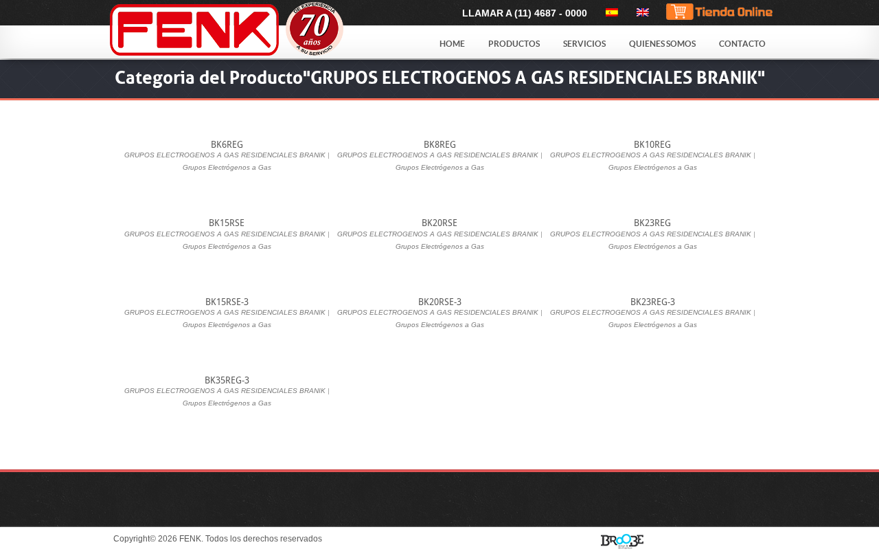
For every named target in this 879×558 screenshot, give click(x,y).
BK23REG (652, 223)
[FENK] (262, 30)
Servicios (584, 43)
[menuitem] (609, 12)
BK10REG (652, 145)
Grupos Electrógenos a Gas (227, 167)
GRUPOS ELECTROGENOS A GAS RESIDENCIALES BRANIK (225, 155)
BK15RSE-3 (227, 302)
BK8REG (440, 145)
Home (452, 43)
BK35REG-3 (227, 380)
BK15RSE (226, 223)
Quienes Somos (662, 43)
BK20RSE (439, 223)
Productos (514, 43)
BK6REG (227, 145)
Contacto (742, 43)
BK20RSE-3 (439, 302)
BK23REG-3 (652, 302)
